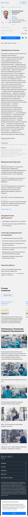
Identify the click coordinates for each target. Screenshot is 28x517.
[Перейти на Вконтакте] (26, 38)
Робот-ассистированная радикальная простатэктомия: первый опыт (11, 270)
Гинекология (4, 143)
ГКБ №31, (14, 16)
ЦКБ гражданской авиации (18, 19)
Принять (14, 513)
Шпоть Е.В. (14, 273)
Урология (3, 147)
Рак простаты (4, 314)
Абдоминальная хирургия (8, 138)
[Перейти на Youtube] (23, 38)
